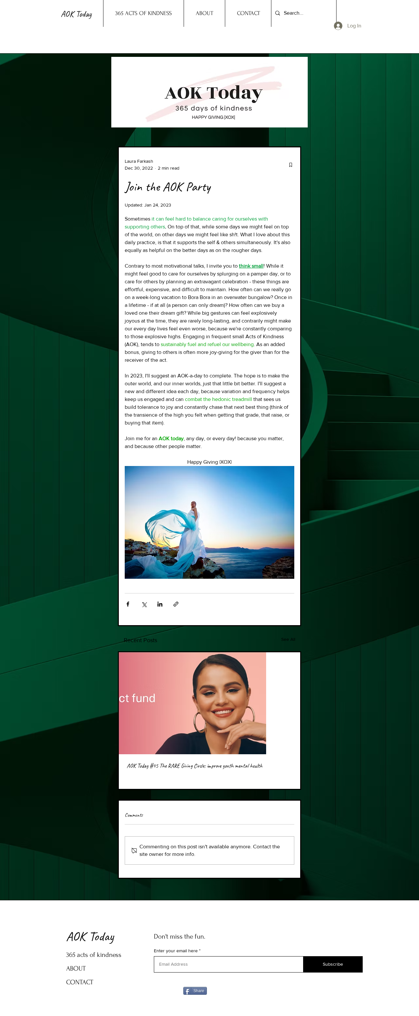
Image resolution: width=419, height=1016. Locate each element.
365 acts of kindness (93, 954)
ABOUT (76, 968)
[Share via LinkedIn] (160, 604)
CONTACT (79, 982)
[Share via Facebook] (128, 604)
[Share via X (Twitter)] (144, 604)
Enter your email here (176, 950)
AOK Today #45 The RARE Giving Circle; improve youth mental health (194, 765)
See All (288, 639)
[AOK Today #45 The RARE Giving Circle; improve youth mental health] (209, 703)
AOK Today (90, 936)
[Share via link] (176, 604)
